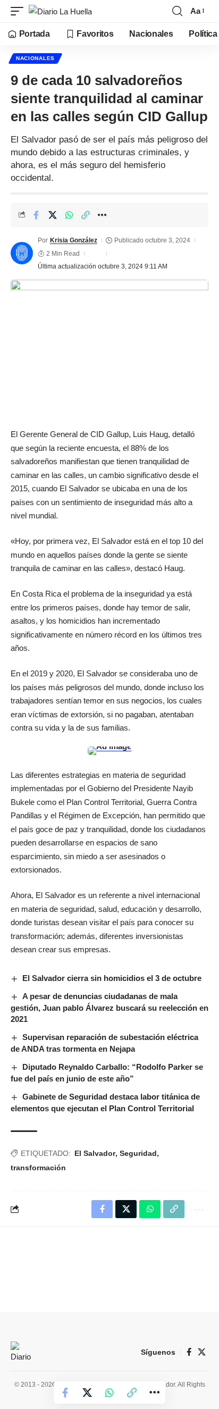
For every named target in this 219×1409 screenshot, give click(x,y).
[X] (201, 1352)
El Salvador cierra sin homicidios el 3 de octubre (111, 978)
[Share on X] (52, 214)
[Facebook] (189, 1352)
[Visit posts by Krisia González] (22, 253)
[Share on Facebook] (36, 214)
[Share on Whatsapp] (69, 214)
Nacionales (35, 58)
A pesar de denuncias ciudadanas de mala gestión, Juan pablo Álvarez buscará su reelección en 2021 (109, 1008)
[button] (20, 11)
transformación (38, 1167)
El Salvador (94, 1153)
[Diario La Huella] (60, 11)
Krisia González (73, 240)
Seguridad (138, 1153)
